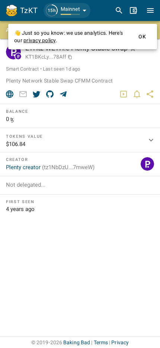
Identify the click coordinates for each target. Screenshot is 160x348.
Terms (101, 342)
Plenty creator (50, 167)
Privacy (120, 342)
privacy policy (39, 40)
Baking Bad (76, 342)
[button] (67, 10)
